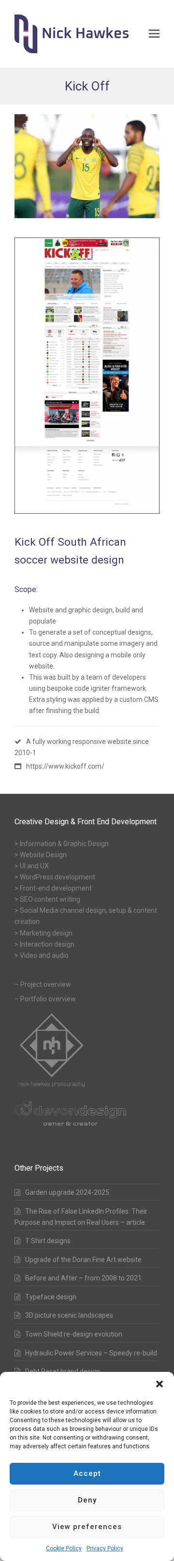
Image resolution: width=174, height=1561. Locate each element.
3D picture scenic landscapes (69, 1315)
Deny (87, 1500)
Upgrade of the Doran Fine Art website (83, 1260)
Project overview (45, 984)
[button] (159, 1384)
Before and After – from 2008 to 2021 (83, 1278)
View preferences (87, 1526)
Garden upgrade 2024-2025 (67, 1192)
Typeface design (50, 1297)
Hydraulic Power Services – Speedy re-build (91, 1353)
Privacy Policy (105, 1548)
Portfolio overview (48, 999)
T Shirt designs (48, 1241)
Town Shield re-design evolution (73, 1334)
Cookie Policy (64, 1548)
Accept (87, 1473)
